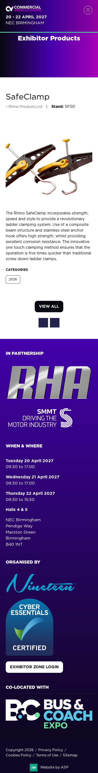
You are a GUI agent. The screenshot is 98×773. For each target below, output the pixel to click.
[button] (88, 10)
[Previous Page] (43, 322)
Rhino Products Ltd (25, 107)
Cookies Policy (18, 755)
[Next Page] (54, 322)
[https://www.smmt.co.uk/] (41, 428)
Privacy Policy (50, 750)
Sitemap (70, 755)
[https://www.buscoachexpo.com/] (49, 727)
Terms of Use (47, 755)
